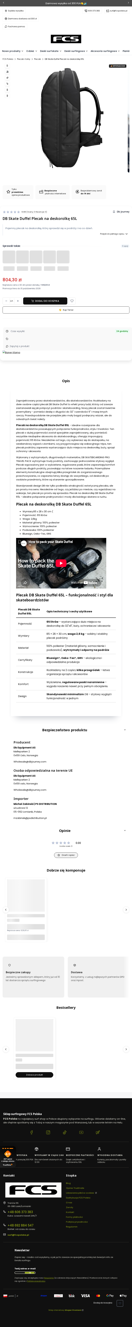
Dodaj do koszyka (47, 301)
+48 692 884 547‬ (20, 1225)
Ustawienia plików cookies (80, 1192)
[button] (71, 300)
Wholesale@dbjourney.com (30, 761)
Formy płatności (74, 1217)
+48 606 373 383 (20, 1212)
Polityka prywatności (77, 1221)
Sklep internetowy (64, 1310)
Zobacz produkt (34, 1074)
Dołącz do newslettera (29, 1272)
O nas (69, 1202)
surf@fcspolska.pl (118, 10)
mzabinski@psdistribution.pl (30, 818)
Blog (68, 1183)
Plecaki (37, 59)
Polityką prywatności (36, 1281)
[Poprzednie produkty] (6, 910)
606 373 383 (94, 10)
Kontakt (70, 1212)
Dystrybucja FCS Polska (78, 1197)
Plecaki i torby (23, 59)
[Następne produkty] (126, 910)
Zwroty (69, 1207)
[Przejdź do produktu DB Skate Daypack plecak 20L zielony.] (26, 904)
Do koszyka (26, 937)
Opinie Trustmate (75, 1188)
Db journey (123, 211)
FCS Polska (8, 59)
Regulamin (71, 1226)
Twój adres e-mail (25, 1268)
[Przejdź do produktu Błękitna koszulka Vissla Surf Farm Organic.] (34, 1044)
